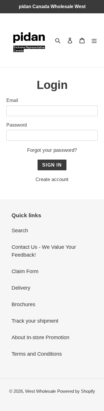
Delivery (21, 288)
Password (16, 125)
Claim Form (25, 271)
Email (12, 100)
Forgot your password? (52, 150)
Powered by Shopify (76, 391)
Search (20, 230)
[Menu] (94, 40)
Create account (52, 179)
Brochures (23, 304)
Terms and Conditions (37, 354)
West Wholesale (40, 391)
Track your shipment (35, 321)
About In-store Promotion (40, 337)
